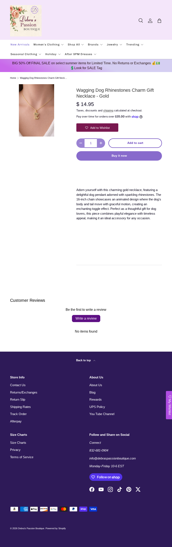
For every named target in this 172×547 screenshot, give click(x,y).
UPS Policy (97, 407)
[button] (159, 20)
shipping (108, 110)
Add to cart (135, 142)
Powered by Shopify (56, 528)
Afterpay (16, 421)
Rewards (95, 399)
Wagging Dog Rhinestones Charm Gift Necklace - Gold (43, 78)
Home (13, 78)
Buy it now (119, 155)
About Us (95, 385)
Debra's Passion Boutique (31, 528)
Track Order (18, 414)
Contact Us (18, 385)
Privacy (15, 450)
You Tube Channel (101, 414)
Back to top (84, 360)
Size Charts (18, 442)
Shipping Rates (20, 407)
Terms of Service (21, 457)
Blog (92, 392)
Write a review (86, 318)
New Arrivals (20, 44)
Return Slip (17, 399)
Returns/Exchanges (23, 392)
